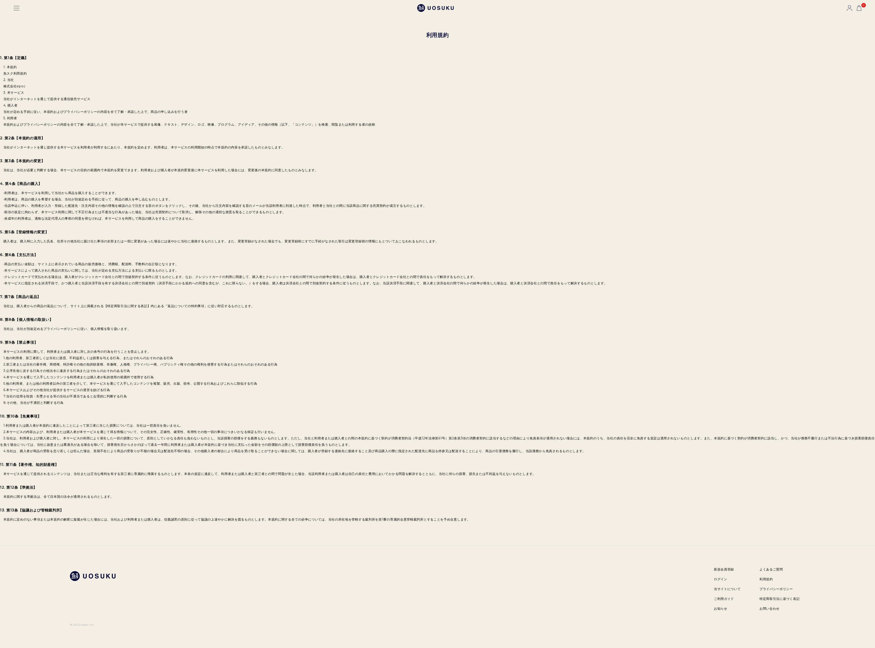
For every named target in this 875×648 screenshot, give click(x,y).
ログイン (720, 579)
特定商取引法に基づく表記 (779, 599)
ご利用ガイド (724, 599)
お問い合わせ (769, 609)
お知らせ (720, 609)
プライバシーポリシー (776, 589)
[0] (859, 8)
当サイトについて (727, 589)
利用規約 (766, 579)
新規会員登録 (724, 569)
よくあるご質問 (771, 569)
